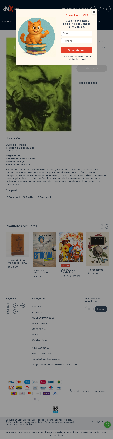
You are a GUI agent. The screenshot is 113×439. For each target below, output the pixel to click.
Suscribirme (76, 50)
